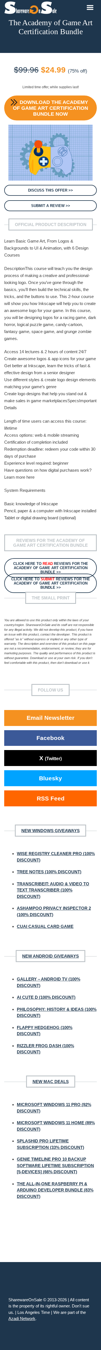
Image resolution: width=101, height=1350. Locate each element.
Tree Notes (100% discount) (49, 871)
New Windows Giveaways (50, 830)
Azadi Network (21, 1318)
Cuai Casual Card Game (45, 926)
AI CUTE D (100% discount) (46, 997)
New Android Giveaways (50, 956)
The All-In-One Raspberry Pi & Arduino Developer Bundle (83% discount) (55, 1190)
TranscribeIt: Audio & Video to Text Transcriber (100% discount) (53, 890)
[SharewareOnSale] (31, 7)
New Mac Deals (51, 1081)
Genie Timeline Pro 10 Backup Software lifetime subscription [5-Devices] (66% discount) (55, 1165)
